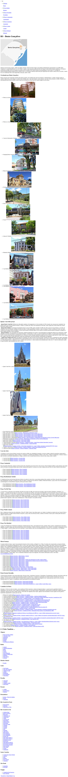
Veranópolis (5, 749)
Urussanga (5, 760)
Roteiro (4, 640)
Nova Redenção (6, 653)
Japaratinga (5, 637)
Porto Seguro (6, 656)
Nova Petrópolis (6, 734)
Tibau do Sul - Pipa (7, 707)
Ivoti (4, 729)
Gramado (5, 726)
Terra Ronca (5, 675)
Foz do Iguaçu (6, 690)
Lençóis (5, 651)
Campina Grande (6, 683)
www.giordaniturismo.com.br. (7, 553)
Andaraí (5, 647)
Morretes (5, 691)
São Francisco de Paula (8, 743)
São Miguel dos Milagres (8, 641)
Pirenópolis (5, 673)
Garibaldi (5, 725)
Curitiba (5, 689)
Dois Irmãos (5, 720)
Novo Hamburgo (6, 735)
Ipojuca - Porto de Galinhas (9, 697)
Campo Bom (6, 717)
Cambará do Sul (6, 715)
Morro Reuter (6, 732)
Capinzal (5, 756)
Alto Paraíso (5, 668)
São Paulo (5, 767)
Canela (4, 718)
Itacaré (4, 650)
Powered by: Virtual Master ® (7, 775)
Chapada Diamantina (7, 648)
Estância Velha (6, 721)
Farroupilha (5, 723)
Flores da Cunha (6, 724)
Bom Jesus (5, 714)
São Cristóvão (6, 773)
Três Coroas (5, 747)
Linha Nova (5, 731)
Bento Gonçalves (6, 713)
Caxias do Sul (6, 719)
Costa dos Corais (6, 635)
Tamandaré (5, 699)
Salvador (5, 658)
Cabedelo (5, 681)
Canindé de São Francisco (8, 772)
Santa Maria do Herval (8, 742)
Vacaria (4, 748)
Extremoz (5, 705)
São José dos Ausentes (8, 744)
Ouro (4, 757)
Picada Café (5, 736)
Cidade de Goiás (6, 670)
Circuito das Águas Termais (9, 754)
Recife (4, 698)
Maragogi (5, 638)
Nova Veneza (6, 759)
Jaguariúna (5, 766)
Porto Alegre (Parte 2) (7, 738)
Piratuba (5, 758)
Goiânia (5, 671)
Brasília (4, 663)
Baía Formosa (6, 704)
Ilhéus (4, 649)
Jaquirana (5, 730)
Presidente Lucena (7, 740)
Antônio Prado (6, 712)
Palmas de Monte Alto (7, 654)
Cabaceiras (5, 680)
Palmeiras (5, 655)
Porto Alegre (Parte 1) (7, 737)
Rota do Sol (5, 741)
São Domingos (6, 674)
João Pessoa (5, 684)
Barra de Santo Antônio (8, 634)
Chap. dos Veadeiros (7, 669)
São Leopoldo (6, 746)
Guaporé (5, 727)
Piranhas (5, 639)
